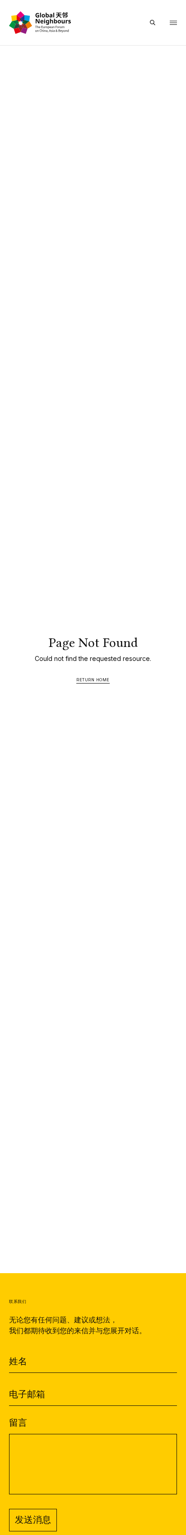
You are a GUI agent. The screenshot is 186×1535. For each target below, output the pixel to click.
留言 (18, 1423)
